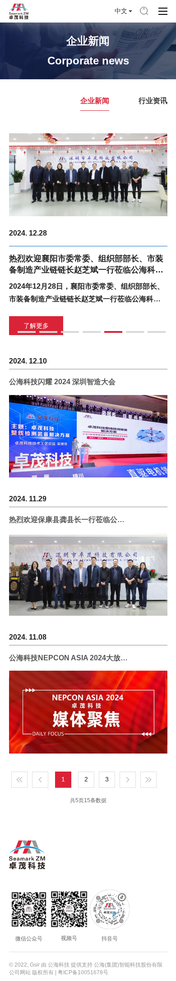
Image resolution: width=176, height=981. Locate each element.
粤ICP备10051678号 (83, 972)
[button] (27, 332)
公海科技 (58, 965)
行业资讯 (153, 100)
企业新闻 (94, 100)
